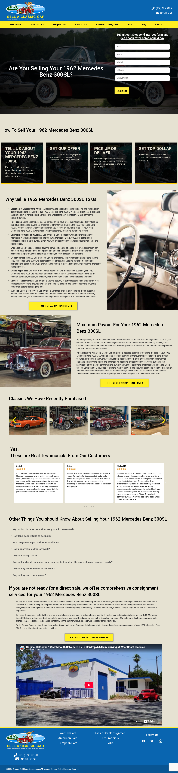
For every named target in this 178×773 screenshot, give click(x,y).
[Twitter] (152, 741)
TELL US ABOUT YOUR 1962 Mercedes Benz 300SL (21, 155)
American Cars (37, 24)
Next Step (121, 90)
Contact (158, 24)
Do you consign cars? (25, 555)
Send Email (166, 13)
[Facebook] (145, 741)
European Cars (59, 24)
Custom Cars (81, 24)
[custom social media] (159, 741)
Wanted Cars (15, 24)
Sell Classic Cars (26, 769)
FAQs (130, 24)
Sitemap (75, 769)
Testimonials (110, 738)
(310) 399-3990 (164, 8)
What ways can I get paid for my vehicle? (36, 542)
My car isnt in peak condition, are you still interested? (43, 529)
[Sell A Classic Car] (25, 740)
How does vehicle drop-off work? (31, 548)
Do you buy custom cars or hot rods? (34, 568)
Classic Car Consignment (107, 24)
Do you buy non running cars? (29, 575)
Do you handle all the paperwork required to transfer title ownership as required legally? (62, 562)
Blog (144, 24)
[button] (14, 420)
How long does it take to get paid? (32, 535)
